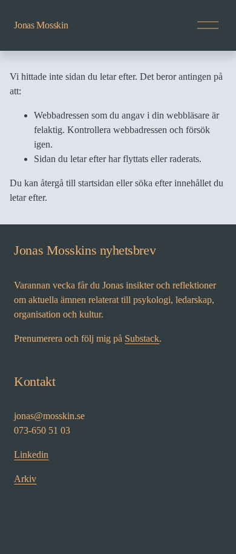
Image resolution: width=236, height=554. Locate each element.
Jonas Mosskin (41, 25)
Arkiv (25, 479)
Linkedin (31, 454)
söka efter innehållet (173, 183)
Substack (142, 338)
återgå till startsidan (77, 183)
